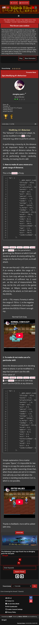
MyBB (10, 616)
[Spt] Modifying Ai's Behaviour (26, 22)
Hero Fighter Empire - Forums (12, 20)
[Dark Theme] (36, 7)
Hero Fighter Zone (27, 20)
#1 (35, 124)
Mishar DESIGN (22, 616)
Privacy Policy (11, 612)
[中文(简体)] (7, 7)
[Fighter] (11, 117)
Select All (32, 177)
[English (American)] (4, 7)
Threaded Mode (31, 72)
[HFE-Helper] (5, 117)
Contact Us (10, 601)
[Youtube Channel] (30, 601)
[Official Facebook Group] (30, 597)
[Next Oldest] (17, 577)
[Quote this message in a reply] (18, 563)
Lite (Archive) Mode (13, 604)
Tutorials (13, 22)
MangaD (4, 620)
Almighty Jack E (18, 94)
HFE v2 (9, 598)
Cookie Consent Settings (15, 609)
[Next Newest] (22, 577)
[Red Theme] (33, 7)
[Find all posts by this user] (20, 559)
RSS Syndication (12, 606)
